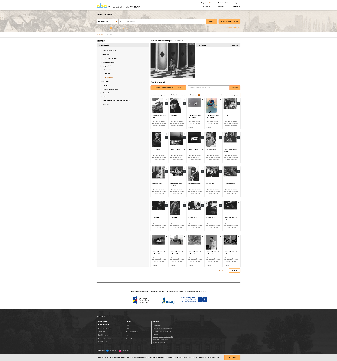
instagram (126, 350)
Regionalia (101, 332)
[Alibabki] (230, 105)
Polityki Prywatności (213, 357)
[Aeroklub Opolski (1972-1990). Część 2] (212, 105)
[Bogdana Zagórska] (158, 173)
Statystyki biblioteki (159, 342)
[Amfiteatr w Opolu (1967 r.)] (176, 139)
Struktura (190, 127)
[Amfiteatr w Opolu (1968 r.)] (194, 139)
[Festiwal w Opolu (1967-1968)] (230, 208)
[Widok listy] (198, 95)
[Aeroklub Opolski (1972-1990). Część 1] (194, 105)
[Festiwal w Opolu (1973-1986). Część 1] (158, 242)
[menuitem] (110, 50)
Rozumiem (232, 357)
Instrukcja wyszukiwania (234, 27)
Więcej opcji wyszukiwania (229, 21)
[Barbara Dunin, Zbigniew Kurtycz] (230, 139)
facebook (113, 350)
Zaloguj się (237, 3)
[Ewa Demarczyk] (194, 208)
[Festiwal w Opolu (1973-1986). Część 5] (230, 242)
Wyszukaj (211, 21)
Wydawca (129, 338)
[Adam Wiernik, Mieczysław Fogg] (158, 105)
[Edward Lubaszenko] (230, 173)
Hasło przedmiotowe (132, 332)
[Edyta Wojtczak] (158, 208)
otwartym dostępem (125, 28)
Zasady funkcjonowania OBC (162, 331)
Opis (127, 335)
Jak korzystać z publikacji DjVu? (163, 337)
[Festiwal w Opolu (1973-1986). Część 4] (212, 242)
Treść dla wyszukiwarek (160, 340)
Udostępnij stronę (223, 3)
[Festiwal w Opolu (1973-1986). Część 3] (194, 242)
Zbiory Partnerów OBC (105, 328)
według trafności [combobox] (162, 95)
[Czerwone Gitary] (212, 173)
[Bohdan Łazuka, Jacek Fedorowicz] (176, 173)
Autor (127, 328)
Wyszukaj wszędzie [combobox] (104, 21)
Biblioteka (237, 7)
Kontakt (155, 334)
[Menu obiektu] (166, 100)
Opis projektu (157, 325)
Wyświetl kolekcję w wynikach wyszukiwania (168, 87)
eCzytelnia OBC (103, 342)
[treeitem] (123, 51)
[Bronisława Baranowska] (194, 173)
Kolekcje (206, 7)
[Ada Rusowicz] (176, 105)
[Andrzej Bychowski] (212, 139)
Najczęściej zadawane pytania (162, 328)
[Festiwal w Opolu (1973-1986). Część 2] (176, 242)
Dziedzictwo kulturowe (105, 335)
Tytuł (127, 325)
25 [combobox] (184, 95)
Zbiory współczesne (104, 338)
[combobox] (162, 21)
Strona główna (101, 35)
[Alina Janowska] (158, 139)
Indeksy (221, 7)
